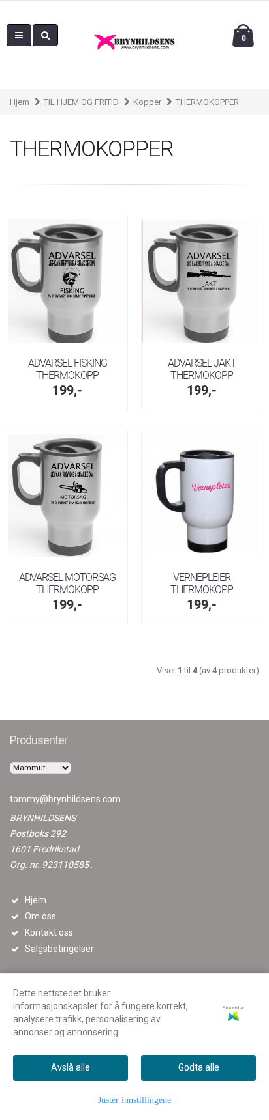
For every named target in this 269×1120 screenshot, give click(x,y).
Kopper (147, 102)
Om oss (40, 916)
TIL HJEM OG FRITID (81, 102)
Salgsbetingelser (59, 949)
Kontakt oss (49, 932)
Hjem (19, 102)
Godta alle (198, 1067)
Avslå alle (70, 1067)
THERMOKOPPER (207, 102)
